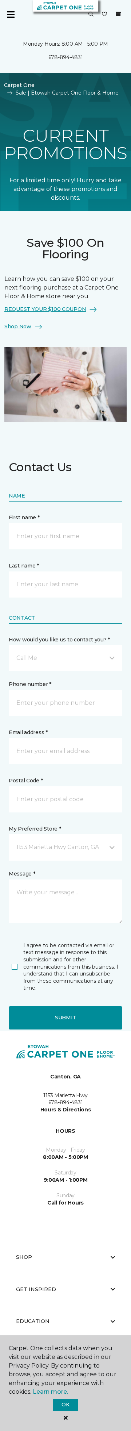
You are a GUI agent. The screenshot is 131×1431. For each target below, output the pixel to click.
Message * (22, 873)
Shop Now (17, 326)
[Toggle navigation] (10, 14)
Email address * (28, 732)
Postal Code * (26, 780)
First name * (24, 517)
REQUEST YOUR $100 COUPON (45, 309)
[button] (91, 14)
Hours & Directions (65, 1109)
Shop (24, 1257)
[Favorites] (104, 14)
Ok (65, 1404)
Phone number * (30, 684)
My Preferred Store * (35, 828)
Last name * (24, 565)
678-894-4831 (65, 57)
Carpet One (19, 85)
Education (32, 1321)
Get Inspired (36, 1289)
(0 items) (118, 14)
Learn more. (50, 1391)
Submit (65, 1017)
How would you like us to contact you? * (59, 639)
